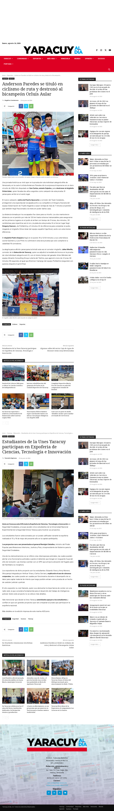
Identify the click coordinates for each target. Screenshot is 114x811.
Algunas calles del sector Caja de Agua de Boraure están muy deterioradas (57, 349)
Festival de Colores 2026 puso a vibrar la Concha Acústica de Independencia (12, 385)
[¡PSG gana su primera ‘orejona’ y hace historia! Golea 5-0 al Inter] (83, 177)
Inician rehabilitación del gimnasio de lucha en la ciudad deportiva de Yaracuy (37, 385)
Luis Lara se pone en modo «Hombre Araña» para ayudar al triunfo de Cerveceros (62, 414)
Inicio (4, 75)
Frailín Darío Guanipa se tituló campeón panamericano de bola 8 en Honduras (100, 266)
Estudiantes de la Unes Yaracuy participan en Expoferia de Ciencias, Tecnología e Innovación (19, 350)
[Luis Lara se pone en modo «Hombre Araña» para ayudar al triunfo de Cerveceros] (62, 401)
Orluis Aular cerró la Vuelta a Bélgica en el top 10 (100, 278)
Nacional (11, 78)
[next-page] (7, 423)
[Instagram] (101, 50)
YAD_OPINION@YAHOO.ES (57, 783)
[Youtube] (110, 50)
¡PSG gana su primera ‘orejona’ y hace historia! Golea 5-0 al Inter (99, 177)
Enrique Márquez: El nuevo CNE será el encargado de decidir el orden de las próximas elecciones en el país (100, 89)
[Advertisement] (57, 15)
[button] (109, 69)
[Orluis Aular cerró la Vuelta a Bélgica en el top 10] (83, 279)
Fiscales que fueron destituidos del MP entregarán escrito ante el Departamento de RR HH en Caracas (100, 191)
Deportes (10, 75)
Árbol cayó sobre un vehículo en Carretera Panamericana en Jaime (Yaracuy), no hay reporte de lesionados (101, 119)
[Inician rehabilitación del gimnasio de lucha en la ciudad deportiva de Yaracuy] (38, 373)
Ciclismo (14, 324)
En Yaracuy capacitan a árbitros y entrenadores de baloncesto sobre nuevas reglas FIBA (12, 415)
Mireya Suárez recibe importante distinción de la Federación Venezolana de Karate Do (100, 236)
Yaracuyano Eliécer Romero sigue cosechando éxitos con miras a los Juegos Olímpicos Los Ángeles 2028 (37, 415)
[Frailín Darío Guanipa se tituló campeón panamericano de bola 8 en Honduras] (83, 266)
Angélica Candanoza (11, 100)
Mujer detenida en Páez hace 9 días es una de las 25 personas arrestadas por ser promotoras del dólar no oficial (101, 163)
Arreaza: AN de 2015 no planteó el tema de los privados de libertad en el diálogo (100, 104)
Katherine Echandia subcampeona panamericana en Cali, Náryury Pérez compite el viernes (100, 251)
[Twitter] (105, 50)
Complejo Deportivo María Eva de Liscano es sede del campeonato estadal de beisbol (61, 386)
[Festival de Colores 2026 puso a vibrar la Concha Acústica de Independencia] (13, 373)
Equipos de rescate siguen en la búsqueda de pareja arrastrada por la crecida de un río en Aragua (100, 134)
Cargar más (94, 145)
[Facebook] (97, 50)
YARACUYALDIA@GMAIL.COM (57, 785)
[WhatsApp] (31, 106)
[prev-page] (3, 423)
